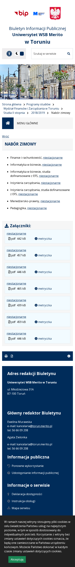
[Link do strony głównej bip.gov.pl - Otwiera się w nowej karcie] (21, 13)
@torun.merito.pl (41, 426)
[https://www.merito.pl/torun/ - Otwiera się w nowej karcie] (39, 13)
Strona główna (11, 104)
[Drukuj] (6, 356)
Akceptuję (18, 560)
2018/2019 (38, 113)
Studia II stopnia (14, 113)
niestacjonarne (53, 158)
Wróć (5, 136)
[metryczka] (69, 356)
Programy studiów (38, 104)
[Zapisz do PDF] (12, 356)
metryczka (45, 239)
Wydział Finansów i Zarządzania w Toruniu (31, 108)
